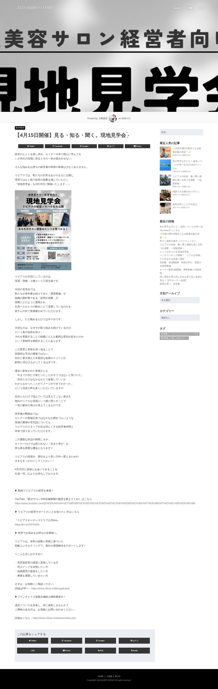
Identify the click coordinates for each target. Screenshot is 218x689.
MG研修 (164, 334)
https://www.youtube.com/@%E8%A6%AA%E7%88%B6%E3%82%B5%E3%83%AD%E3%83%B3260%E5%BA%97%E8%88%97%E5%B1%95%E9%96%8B (105, 503)
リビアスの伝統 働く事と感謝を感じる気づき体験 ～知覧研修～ (187, 180)
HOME (177, 8)
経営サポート (182, 338)
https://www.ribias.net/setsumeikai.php (54, 618)
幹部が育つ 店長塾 (170, 284)
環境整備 (164, 338)
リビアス (173, 334)
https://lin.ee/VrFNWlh (27, 524)
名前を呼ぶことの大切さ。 (186, 204)
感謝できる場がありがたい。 (187, 191)
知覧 (172, 338)
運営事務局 (20, 128)
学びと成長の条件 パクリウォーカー (178, 241)
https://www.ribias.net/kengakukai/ (50, 588)
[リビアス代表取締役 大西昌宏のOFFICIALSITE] (35, 10)
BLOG (202, 8)
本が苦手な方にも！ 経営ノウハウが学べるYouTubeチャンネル (187, 165)
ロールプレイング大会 (189, 334)
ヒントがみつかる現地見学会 (174, 251)
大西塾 (189, 8)
